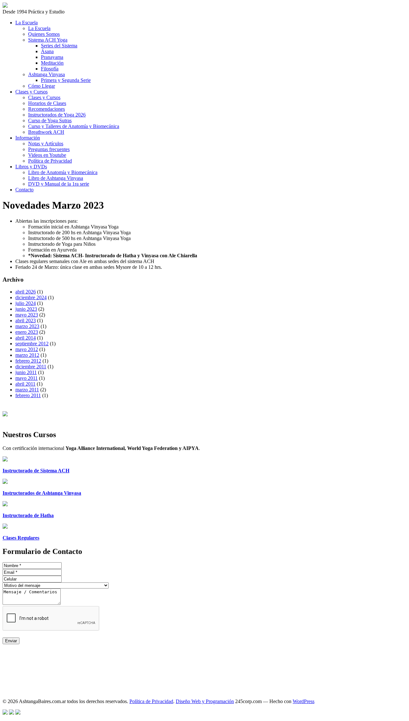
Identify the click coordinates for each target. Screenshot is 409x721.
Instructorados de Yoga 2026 (57, 114)
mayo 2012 (26, 349)
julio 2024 (25, 303)
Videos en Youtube (47, 155)
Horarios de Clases (47, 103)
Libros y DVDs (31, 166)
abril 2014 (25, 337)
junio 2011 (26, 372)
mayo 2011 (26, 378)
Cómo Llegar (41, 86)
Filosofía (49, 68)
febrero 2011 (28, 395)
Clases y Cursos (31, 91)
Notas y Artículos (45, 143)
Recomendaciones (46, 109)
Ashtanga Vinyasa (46, 74)
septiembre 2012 (32, 343)
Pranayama (52, 57)
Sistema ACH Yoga (47, 40)
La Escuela (26, 22)
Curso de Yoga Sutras (50, 120)
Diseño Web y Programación (205, 701)
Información (27, 137)
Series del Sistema (59, 45)
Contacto (24, 189)
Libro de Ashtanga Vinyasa (55, 178)
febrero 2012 (28, 361)
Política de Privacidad (50, 161)
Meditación (52, 63)
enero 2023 (26, 332)
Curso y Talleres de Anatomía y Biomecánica (73, 126)
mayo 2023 (26, 314)
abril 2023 (25, 320)
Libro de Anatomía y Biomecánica (62, 172)
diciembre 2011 (30, 366)
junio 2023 (26, 309)
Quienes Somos (44, 34)
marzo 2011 (27, 389)
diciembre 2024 (31, 297)
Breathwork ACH (46, 132)
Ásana (47, 51)
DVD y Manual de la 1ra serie (58, 184)
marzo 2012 (27, 355)
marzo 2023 (27, 326)
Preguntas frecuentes (49, 149)
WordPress (303, 701)
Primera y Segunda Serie (66, 80)
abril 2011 (25, 384)
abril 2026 (25, 291)
